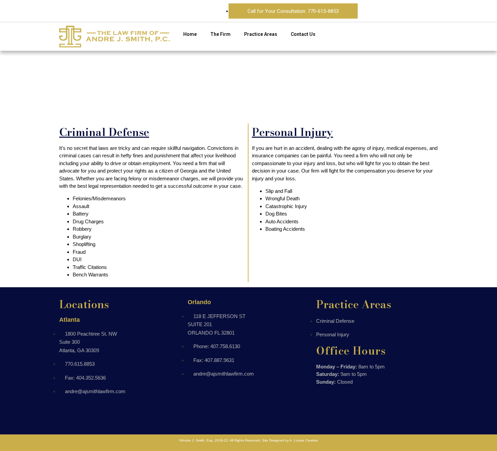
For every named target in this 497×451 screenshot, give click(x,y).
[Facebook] (383, 9)
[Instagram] (398, 9)
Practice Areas (260, 34)
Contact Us (303, 34)
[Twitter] (413, 9)
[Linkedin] (428, 9)
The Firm (220, 34)
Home (190, 34)
